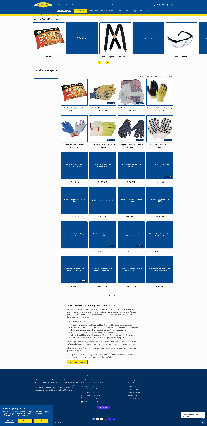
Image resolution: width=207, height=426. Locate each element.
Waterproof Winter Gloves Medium (131, 145)
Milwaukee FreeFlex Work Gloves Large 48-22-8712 (131, 235)
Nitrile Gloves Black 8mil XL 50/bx (102, 235)
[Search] (113, 5)
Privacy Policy (133, 389)
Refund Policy (133, 395)
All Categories (45, 15)
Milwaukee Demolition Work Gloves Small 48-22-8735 (103, 269)
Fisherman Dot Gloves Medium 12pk (74, 200)
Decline (41, 421)
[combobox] (85, 5)
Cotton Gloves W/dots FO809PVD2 (160, 145)
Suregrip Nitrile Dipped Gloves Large (159, 108)
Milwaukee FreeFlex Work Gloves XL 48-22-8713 (159, 235)
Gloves (48, 56)
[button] (65, 11)
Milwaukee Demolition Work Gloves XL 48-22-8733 (74, 269)
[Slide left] (99, 62)
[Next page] (130, 296)
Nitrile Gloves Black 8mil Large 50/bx (74, 235)
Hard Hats (147, 38)
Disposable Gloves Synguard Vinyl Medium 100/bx (74, 165)
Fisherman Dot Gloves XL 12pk (102, 200)
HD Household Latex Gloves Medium (131, 165)
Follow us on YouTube (92, 402)
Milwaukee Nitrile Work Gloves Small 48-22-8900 (131, 269)
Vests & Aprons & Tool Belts (114, 56)
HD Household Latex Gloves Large (159, 165)
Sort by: (141, 76)
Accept (25, 421)
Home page (132, 380)
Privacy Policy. (23, 415)
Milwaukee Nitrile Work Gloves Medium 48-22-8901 (159, 269)
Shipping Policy (133, 398)
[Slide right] (107, 62)
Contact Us (132, 386)
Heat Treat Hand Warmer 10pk (74, 108)
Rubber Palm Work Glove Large (74, 145)
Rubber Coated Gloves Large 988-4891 (103, 145)
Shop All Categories (135, 383)
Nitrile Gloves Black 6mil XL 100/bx (159, 200)
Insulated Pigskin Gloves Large (102, 108)
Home (36, 15)
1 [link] (104, 296)
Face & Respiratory (80, 38)
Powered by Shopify (55, 422)
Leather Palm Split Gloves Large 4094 (131, 108)
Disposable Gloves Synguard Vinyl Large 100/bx (103, 165)
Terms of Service (134, 392)
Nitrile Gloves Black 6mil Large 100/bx (131, 200)
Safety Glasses (180, 56)
